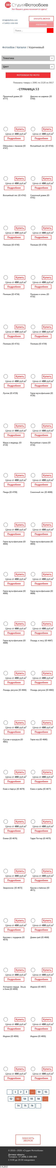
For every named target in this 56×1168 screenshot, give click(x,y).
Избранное (41, 24)
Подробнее (14, 138)
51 (46, 1092)
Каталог (22, 47)
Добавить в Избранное (5, 129)
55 (31, 1099)
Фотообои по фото (28, 75)
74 (18, 1105)
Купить (20, 129)
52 (11, 1099)
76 (32, 1105)
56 (38, 1099)
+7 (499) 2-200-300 (10, 23)
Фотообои (8, 47)
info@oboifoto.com (10, 20)
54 (24, 1099)
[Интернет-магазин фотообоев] (26, 4)
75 (25, 1105)
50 (39, 1092)
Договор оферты (16, 1154)
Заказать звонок (42, 19)
